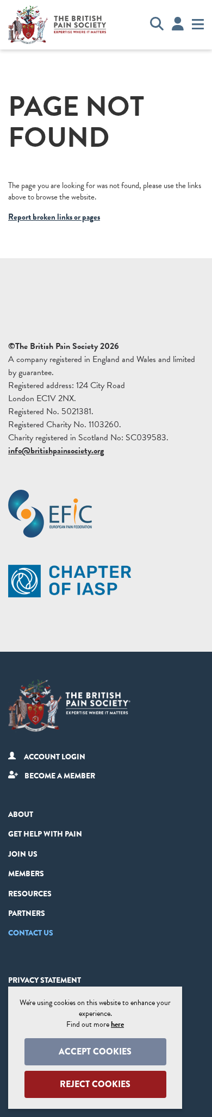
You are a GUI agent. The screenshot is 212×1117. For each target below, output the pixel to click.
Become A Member (59, 775)
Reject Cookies (95, 1084)
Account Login (54, 756)
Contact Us (30, 932)
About (20, 814)
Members (26, 873)
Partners (26, 913)
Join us (23, 853)
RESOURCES (30, 893)
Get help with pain (45, 833)
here (117, 1024)
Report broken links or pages (54, 217)
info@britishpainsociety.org (56, 450)
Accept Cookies (95, 1051)
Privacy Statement (44, 980)
